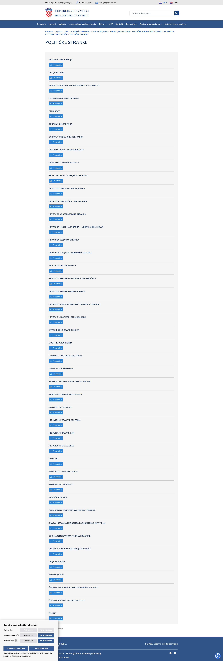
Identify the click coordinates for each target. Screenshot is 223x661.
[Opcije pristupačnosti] (218, 656)
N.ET (111, 24)
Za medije (130, 24)
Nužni (6, 630)
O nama (40, 24)
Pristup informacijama (150, 24)
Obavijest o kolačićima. (21, 656)
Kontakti (119, 24)
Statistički (9, 641)
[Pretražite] (176, 13)
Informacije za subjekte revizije (82, 24)
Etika (101, 24)
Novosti (52, 24)
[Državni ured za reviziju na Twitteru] (170, 653)
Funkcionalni (9, 635)
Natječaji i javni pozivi (174, 24)
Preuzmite (57, 65)
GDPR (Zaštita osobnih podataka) (83, 653)
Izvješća (62, 24)
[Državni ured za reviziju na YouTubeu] (175, 653)
